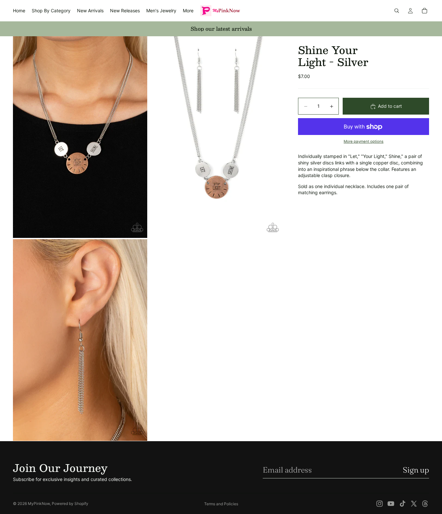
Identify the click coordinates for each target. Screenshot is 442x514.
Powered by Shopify (70, 503)
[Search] (397, 11)
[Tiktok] (402, 504)
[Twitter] (414, 504)
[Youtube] (391, 504)
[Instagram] (379, 504)
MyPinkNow (39, 503)
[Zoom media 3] (80, 340)
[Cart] (424, 11)
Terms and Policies (221, 503)
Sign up (416, 470)
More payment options (363, 141)
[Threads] (425, 504)
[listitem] (188, 11)
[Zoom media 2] (216, 137)
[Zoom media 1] (80, 137)
